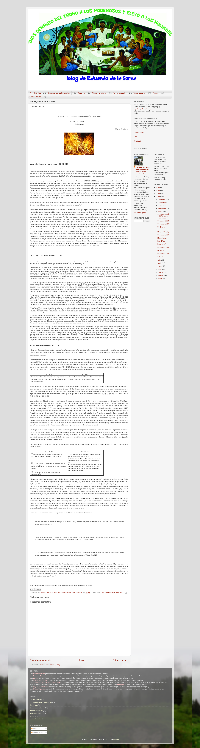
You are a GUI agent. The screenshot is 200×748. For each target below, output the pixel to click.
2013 (158, 197)
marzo (160, 272)
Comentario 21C (163, 235)
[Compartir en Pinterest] (40, 589)
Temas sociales (139, 93)
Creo (135, 137)
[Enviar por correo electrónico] (31, 589)
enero (160, 278)
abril (160, 269)
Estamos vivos (139, 132)
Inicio (81, 660)
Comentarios (38, 732)
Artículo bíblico (35, 93)
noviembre (162, 202)
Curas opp (81, 93)
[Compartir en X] (35, 589)
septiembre (162, 208)
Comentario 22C (163, 224)
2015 (158, 190)
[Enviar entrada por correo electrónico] (125, 592)
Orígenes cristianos (98, 93)
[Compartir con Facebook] (38, 589)
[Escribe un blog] (33, 589)
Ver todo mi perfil (140, 212)
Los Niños (161, 241)
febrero (161, 275)
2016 (158, 187)
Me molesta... (162, 238)
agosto (160, 211)
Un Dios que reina (161, 228)
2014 (158, 194)
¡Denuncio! (161, 256)
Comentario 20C (163, 247)
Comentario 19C (163, 253)
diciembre (162, 199)
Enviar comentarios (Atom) (50, 665)
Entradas (36, 728)
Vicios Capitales (35, 97)
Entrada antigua (120, 660)
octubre (161, 205)
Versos (156, 93)
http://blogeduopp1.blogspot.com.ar (146, 109)
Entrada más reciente (40, 660)
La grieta (160, 250)
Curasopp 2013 (163, 221)
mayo (160, 266)
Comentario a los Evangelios (59, 93)
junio (160, 263)
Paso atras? (161, 244)
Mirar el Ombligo (163, 232)
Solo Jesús (138, 141)
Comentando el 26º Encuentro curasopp (163, 216)
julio (159, 260)
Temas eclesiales (119, 93)
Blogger (116, 739)
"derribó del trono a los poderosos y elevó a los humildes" (143, 170)
